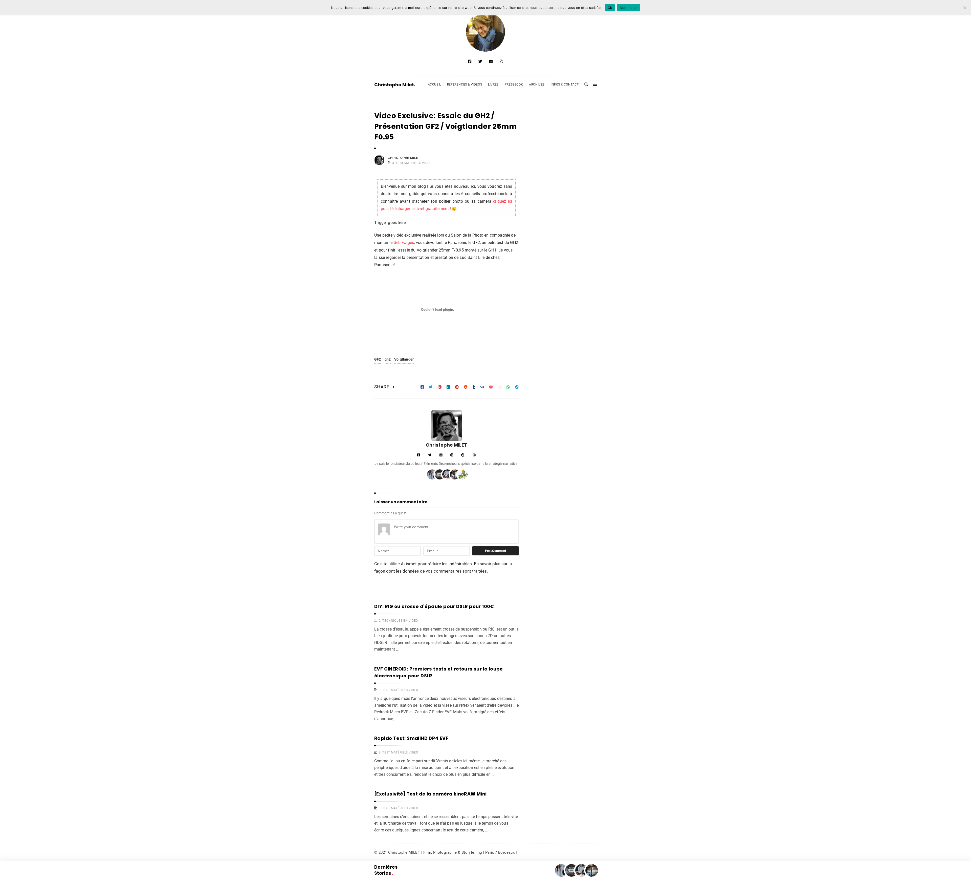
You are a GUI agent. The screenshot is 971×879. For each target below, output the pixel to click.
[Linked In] (491, 61)
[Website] (474, 455)
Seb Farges (403, 242)
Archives (537, 84)
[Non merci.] (964, 7)
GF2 (377, 359)
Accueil (434, 84)
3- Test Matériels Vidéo (412, 163)
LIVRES (493, 84)
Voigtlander (404, 359)
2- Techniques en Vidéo (398, 620)
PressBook (514, 84)
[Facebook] (469, 61)
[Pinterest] (463, 455)
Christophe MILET (404, 158)
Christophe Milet (394, 84)
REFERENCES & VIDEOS (464, 84)
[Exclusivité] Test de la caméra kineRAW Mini (430, 794)
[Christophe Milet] (485, 32)
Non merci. (629, 8)
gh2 (388, 359)
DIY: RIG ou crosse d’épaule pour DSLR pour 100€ (434, 606)
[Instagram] (501, 61)
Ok (610, 8)
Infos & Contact (565, 84)
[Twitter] (480, 61)
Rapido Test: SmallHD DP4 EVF (411, 738)
